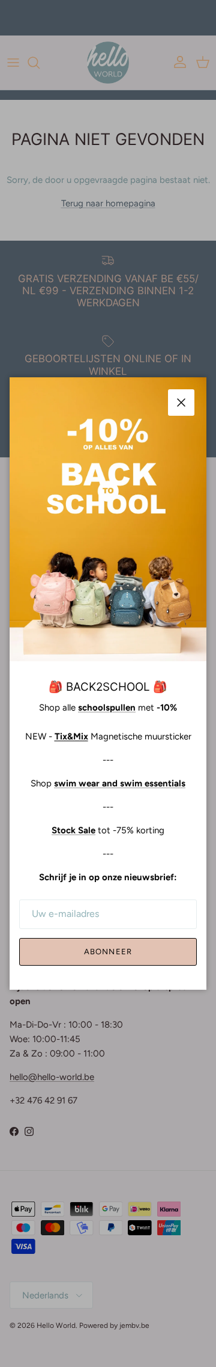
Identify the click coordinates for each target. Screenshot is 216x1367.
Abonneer (107, 951)
